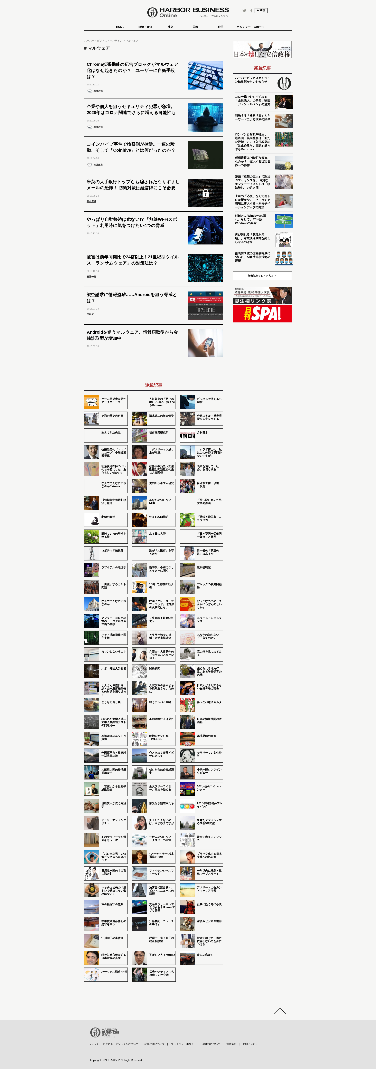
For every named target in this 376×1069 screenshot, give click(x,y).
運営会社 (231, 1044)
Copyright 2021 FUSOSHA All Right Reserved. (116, 1060)
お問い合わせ (250, 1044)
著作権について (211, 1044)
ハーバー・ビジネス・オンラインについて (114, 1044)
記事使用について (155, 1044)
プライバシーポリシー (183, 1044)
